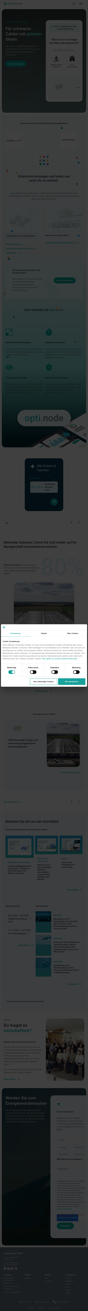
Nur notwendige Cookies (44, 682)
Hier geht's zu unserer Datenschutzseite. (60, 659)
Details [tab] (44, 633)
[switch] (33, 672)
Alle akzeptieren (71, 682)
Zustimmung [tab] (15, 633)
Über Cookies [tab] (72, 633)
